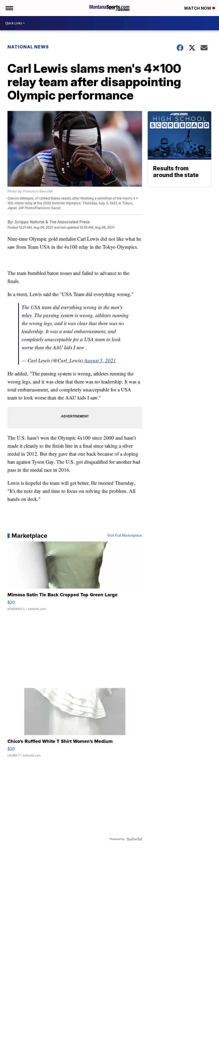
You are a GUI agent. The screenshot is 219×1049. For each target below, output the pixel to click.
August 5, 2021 (100, 360)
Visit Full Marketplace (124, 535)
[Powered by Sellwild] (134, 839)
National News (28, 46)
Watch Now (198, 8)
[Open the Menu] (9, 8)
